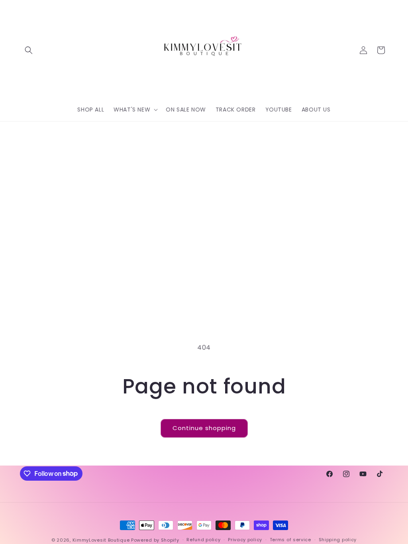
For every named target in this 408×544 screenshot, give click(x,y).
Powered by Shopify (155, 540)
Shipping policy (338, 539)
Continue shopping (204, 428)
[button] (28, 50)
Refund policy (203, 539)
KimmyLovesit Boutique (101, 540)
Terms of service (290, 539)
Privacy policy (245, 539)
